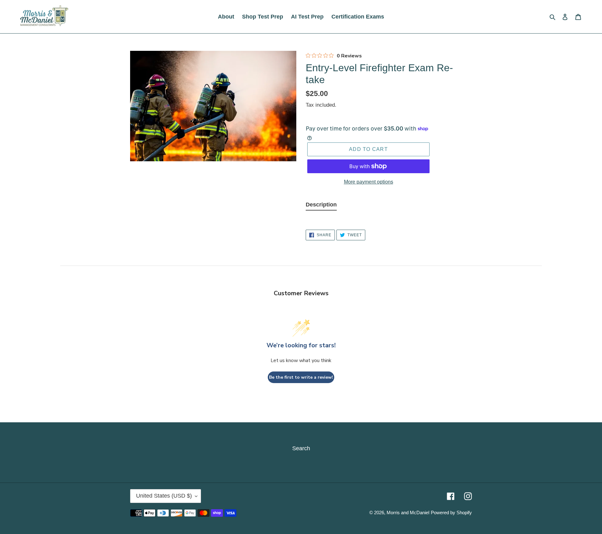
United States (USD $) (164, 496)
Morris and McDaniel (408, 512)
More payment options (368, 181)
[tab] (321, 206)
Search (301, 448)
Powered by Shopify (451, 512)
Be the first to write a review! (301, 377)
